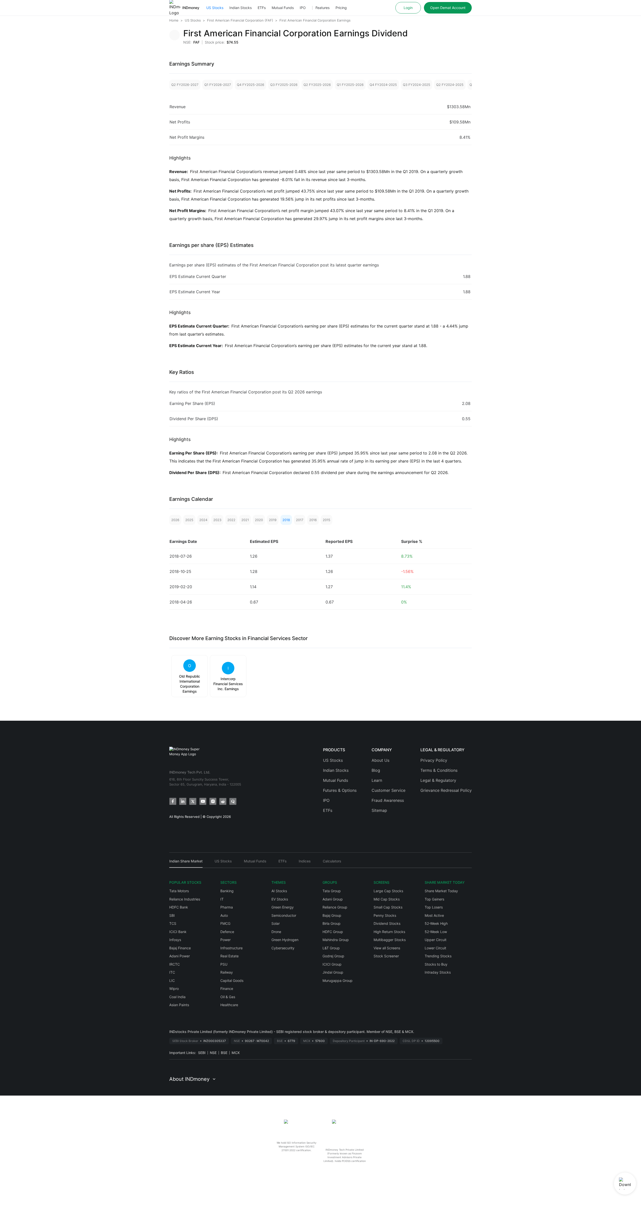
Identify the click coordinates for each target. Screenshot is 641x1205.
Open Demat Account (447, 8)
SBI (172, 915)
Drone (276, 932)
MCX (236, 1052)
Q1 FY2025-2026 (350, 85)
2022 (231, 520)
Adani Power (179, 956)
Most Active (434, 915)
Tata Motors (179, 891)
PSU (223, 964)
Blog (376, 770)
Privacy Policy (433, 760)
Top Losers (434, 907)
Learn (377, 780)
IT (222, 899)
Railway (226, 972)
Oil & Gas (227, 997)
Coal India (177, 997)
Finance (226, 988)
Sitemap (379, 810)
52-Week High (436, 923)
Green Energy (282, 907)
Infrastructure (231, 948)
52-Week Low (436, 932)
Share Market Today (441, 891)
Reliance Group (335, 907)
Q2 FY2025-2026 (317, 85)
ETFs (262, 8)
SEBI (202, 1052)
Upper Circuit (435, 940)
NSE (213, 1052)
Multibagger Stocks (390, 940)
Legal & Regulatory (438, 780)
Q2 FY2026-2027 (184, 85)
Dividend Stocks (387, 923)
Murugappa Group (338, 980)
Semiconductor (283, 915)
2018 (286, 520)
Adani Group (333, 899)
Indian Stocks (240, 8)
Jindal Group (333, 972)
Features (322, 8)
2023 (217, 520)
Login (408, 8)
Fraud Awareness (388, 800)
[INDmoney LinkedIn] (182, 801)
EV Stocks (279, 899)
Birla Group (332, 923)
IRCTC (174, 964)
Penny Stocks (385, 915)
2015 (326, 520)
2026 (175, 520)
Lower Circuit (435, 948)
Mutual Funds (283, 8)
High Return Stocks (389, 932)
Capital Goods (231, 980)
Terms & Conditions (438, 770)
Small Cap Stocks (388, 907)
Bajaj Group (332, 915)
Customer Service (388, 790)
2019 (272, 520)
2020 (259, 520)
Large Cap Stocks (388, 891)
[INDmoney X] (192, 801)
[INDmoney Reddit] (222, 801)
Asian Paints (179, 1005)
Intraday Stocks (438, 972)
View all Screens (387, 948)
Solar (275, 923)
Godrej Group (333, 956)
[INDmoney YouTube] (202, 801)
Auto (224, 915)
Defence (227, 932)
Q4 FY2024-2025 (383, 85)
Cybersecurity (282, 948)
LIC (172, 980)
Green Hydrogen (284, 940)
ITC (172, 972)
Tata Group (332, 891)
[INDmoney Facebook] (172, 801)
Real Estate (229, 956)
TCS (172, 923)
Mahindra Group (336, 940)
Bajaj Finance (180, 948)
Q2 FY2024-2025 (449, 85)
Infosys (175, 940)
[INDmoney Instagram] (212, 801)
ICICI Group (332, 964)
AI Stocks (279, 891)
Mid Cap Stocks (387, 899)
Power (225, 940)
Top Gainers (434, 899)
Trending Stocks (438, 956)
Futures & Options (340, 790)
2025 (189, 520)
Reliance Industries (184, 899)
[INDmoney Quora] (232, 801)
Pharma (226, 907)
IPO (303, 8)
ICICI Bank (178, 932)
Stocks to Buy (436, 964)
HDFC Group (333, 932)
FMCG (225, 923)
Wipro (174, 988)
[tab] (186, 863)
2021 (245, 520)
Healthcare (229, 1005)
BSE (224, 1052)
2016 (313, 520)
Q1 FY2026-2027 (217, 85)
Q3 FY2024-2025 (416, 85)
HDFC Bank (178, 907)
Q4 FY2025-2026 (250, 85)
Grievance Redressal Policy (446, 790)
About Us (380, 760)
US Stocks (214, 8)
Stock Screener (386, 956)
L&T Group (331, 948)
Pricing (341, 8)
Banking (227, 891)
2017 (299, 520)
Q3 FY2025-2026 (283, 85)
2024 (203, 520)
